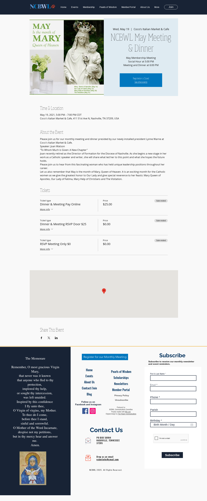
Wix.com (128, 412)
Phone (154, 397)
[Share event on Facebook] (41, 338)
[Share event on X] (48, 338)
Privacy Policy (121, 395)
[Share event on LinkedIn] (56, 338)
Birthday (156, 420)
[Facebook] (85, 411)
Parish (154, 409)
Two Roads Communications (127, 414)
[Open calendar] (192, 425)
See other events (141, 81)
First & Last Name (157, 374)
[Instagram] (93, 411)
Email (153, 385)
